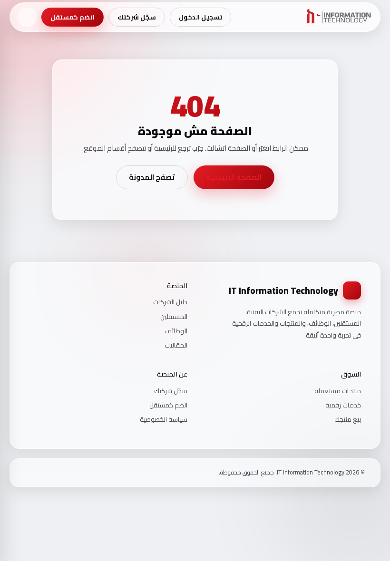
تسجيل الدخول (200, 17)
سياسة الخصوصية (163, 419)
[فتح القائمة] (27, 17)
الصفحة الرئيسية (234, 177)
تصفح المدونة (152, 177)
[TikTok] (28, 472)
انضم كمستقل (72, 17)
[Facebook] (53, 472)
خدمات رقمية (343, 405)
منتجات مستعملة (337, 391)
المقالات (176, 345)
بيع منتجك (347, 419)
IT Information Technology (283, 290)
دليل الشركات (170, 302)
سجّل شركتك (136, 17)
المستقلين (173, 316)
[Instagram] (41, 472)
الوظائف (176, 331)
